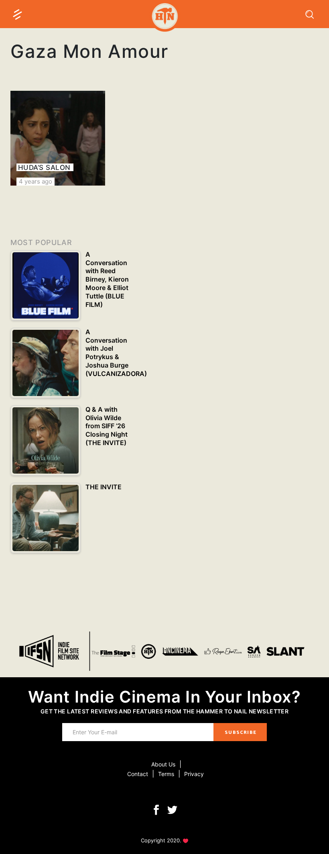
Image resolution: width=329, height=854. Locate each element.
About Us (163, 764)
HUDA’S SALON (44, 167)
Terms (166, 773)
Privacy (194, 773)
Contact (137, 773)
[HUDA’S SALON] (57, 138)
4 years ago (35, 181)
